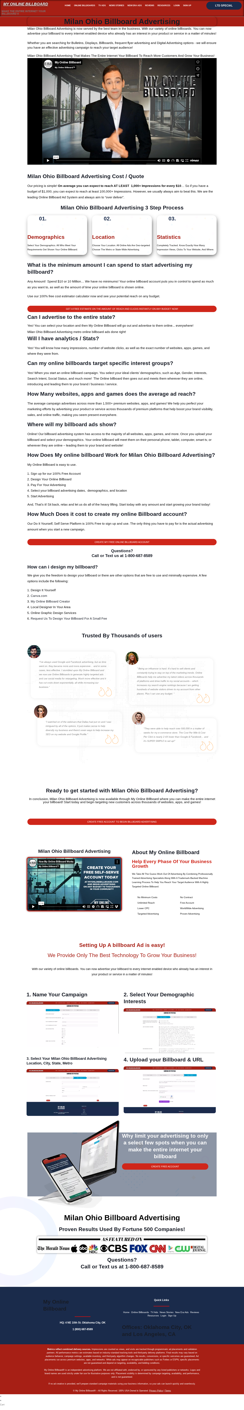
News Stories (116, 5)
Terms (168, 1390)
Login (177, 5)
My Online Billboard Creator (50, 601)
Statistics (169, 237)
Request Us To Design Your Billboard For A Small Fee (69, 618)
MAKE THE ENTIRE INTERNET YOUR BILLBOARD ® (24, 12)
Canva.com (39, 596)
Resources (164, 5)
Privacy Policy (156, 1390)
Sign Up (187, 5)
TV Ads (102, 5)
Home (68, 5)
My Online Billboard (25, 4)
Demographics (46, 237)
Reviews (149, 5)
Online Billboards (84, 5)
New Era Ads (134, 5)
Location (103, 237)
